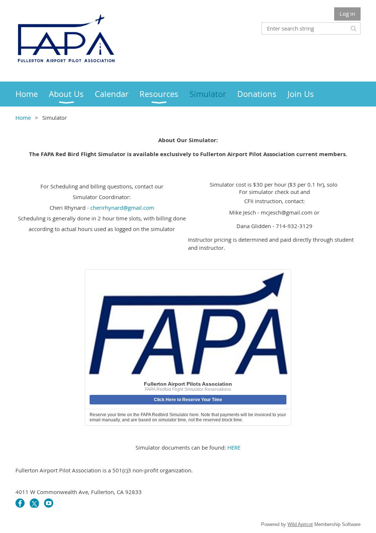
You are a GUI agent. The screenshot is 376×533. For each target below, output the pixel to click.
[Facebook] (20, 503)
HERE (234, 447)
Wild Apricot (300, 524)
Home (23, 117)
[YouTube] (48, 503)
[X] (34, 503)
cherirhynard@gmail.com (122, 207)
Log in (347, 13)
